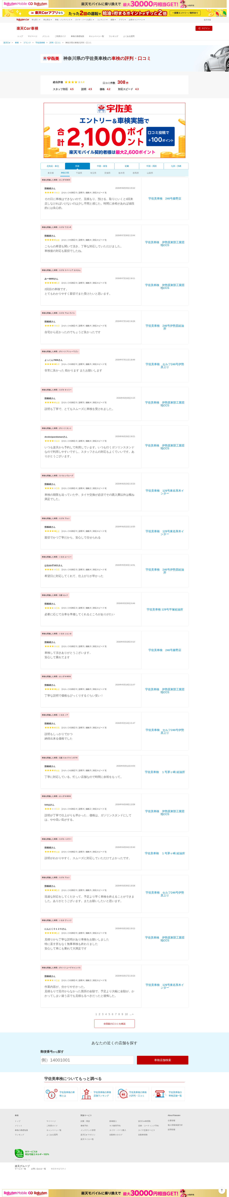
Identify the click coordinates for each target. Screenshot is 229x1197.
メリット (46, 36)
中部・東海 (102, 166)
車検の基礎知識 (77, 36)
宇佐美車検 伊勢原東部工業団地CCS (164, 244)
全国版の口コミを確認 (114, 1023)
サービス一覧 (20, 1169)
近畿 (127, 166)
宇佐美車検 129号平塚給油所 (165, 609)
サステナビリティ (58, 1169)
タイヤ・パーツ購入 (117, 1130)
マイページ (32, 36)
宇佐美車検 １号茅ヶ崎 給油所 (165, 772)
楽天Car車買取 (144, 1121)
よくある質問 (128, 36)
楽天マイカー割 (87, 1139)
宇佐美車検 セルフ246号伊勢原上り (165, 365)
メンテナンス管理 (88, 1130)
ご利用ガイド (60, 36)
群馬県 (136, 173)
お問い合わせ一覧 (38, 1169)
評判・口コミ (55, 43)
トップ (20, 36)
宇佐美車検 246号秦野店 (164, 198)
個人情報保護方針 (175, 1125)
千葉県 (79, 173)
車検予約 (84, 1126)
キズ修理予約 (115, 1126)
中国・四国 (151, 166)
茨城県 (107, 173)
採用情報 (171, 1129)
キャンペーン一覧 (96, 36)
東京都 (51, 173)
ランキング (113, 36)
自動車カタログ (115, 1135)
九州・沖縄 (176, 166)
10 (126, 1014)
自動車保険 (143, 1135)
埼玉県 (93, 173)
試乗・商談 (85, 1121)
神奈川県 (65, 173)
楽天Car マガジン (88, 1135)
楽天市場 (207, 20)
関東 (77, 166)
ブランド (27, 43)
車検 (17, 43)
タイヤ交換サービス (146, 1130)
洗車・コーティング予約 (148, 1126)
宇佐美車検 (40, 43)
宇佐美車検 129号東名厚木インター (165, 492)
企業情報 (171, 1120)
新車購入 (113, 1121)
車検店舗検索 (162, 1060)
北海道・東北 (53, 166)
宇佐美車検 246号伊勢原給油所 (165, 327)
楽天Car (6, 43)
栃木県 (122, 173)
